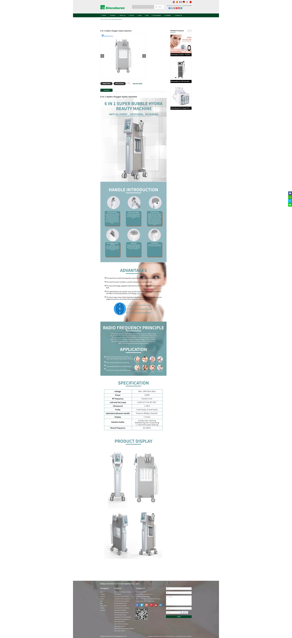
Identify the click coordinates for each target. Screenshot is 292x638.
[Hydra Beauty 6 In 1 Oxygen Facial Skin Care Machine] (181, 96)
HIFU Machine (117, 594)
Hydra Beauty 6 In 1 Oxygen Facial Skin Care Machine (186, 108)
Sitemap (190, 636)
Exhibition (168, 15)
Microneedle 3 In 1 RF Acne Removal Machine (184, 81)
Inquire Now (106, 83)
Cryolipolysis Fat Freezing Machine (122, 617)
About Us (122, 15)
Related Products (177, 31)
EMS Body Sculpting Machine (121, 612)
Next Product (119, 83)
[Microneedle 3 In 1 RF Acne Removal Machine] (181, 69)
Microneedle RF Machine (120, 610)
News (140, 15)
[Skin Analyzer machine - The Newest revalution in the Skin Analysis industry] (181, 44)
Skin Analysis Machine (119, 621)
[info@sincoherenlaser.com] (290, 193)
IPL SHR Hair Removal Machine (122, 601)
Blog (147, 15)
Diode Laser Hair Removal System (122, 592)
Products (113, 15)
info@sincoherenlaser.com (175, 5)
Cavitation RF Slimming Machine (122, 598)
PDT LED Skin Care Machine (121, 624)
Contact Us (178, 15)
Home (104, 15)
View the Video (137, 83)
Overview (106, 90)
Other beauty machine (119, 630)
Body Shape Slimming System (121, 596)
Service (131, 15)
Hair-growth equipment (119, 626)
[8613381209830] (290, 197)
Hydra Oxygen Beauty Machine (121, 619)
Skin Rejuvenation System (115, 19)
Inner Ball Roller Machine (120, 614)
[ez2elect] (133, 569)
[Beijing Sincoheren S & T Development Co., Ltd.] (112, 7)
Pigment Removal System (120, 605)
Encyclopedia (157, 15)
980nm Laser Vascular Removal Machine (124, 628)
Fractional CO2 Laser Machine (121, 608)
